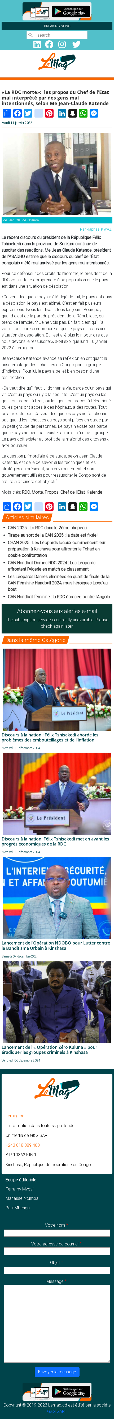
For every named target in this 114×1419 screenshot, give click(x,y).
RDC (26, 492)
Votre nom (55, 1225)
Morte (37, 492)
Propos (52, 492)
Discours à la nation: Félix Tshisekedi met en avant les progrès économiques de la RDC (55, 841)
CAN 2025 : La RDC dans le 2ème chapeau (47, 527)
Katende (94, 492)
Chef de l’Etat (72, 492)
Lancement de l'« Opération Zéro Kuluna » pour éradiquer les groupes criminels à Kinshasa (49, 1049)
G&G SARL (57, 1411)
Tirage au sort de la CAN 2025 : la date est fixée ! (53, 535)
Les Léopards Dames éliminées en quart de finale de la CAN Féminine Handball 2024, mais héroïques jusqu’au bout (58, 583)
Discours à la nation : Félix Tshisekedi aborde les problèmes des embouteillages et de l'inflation (50, 737)
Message (55, 1281)
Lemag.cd (15, 1115)
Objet (55, 1262)
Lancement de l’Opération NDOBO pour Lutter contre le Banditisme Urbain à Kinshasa (56, 945)
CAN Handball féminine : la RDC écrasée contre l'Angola (59, 596)
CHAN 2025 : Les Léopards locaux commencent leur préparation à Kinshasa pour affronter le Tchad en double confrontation (56, 549)
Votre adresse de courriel (54, 1244)
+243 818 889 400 (23, 1145)
